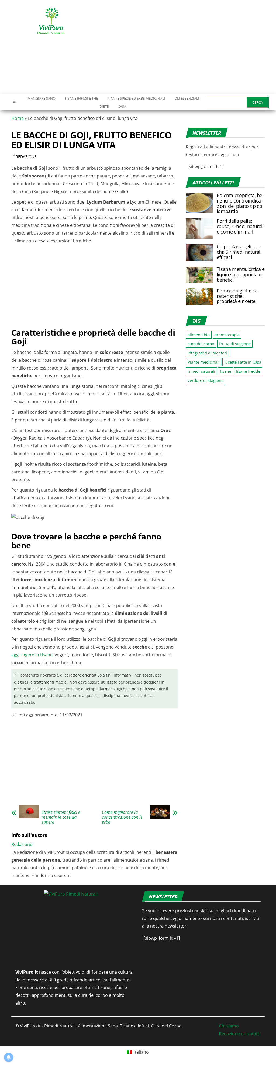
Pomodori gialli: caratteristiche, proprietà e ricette (238, 296)
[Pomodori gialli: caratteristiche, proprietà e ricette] (199, 296)
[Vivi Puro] (14, 102)
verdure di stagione (205, 380)
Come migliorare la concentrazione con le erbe (122, 817)
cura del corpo (201, 343)
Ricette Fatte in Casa (242, 362)
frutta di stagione (235, 343)
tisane (225, 371)
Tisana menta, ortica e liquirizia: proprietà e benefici (241, 274)
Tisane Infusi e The (81, 98)
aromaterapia (227, 334)
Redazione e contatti (239, 1034)
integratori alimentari (207, 353)
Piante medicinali (203, 362)
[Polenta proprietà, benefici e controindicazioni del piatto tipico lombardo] (199, 202)
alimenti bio (199, 334)
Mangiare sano (41, 98)
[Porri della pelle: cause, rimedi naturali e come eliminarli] (199, 228)
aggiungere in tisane (32, 655)
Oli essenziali (186, 98)
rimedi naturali (201, 371)
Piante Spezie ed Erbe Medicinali (136, 98)
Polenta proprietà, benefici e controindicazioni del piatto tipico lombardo (240, 203)
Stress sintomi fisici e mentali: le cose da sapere (61, 817)
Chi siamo (229, 1026)
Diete (104, 106)
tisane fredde (248, 371)
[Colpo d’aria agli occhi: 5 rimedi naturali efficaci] (199, 252)
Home (17, 118)
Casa (122, 106)
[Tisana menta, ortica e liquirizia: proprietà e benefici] (199, 274)
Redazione (26, 156)
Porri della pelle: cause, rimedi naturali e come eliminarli (240, 226)
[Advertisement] (187, 47)
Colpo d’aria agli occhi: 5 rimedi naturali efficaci (239, 251)
